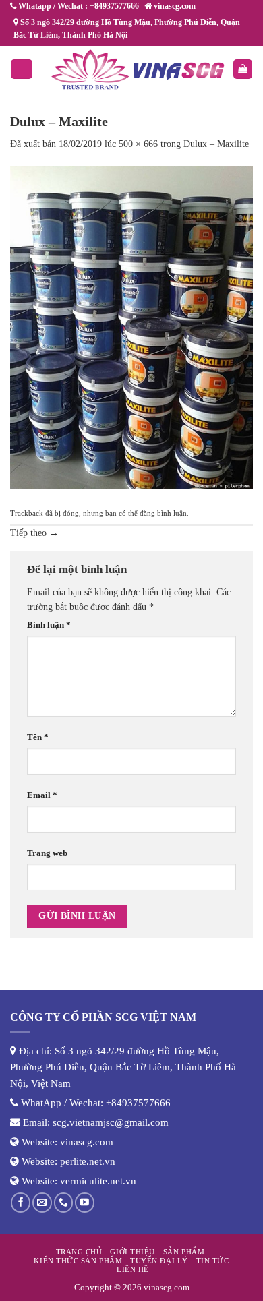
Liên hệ (133, 1269)
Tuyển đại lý (158, 1261)
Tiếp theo (34, 533)
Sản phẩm (183, 1252)
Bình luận (49, 625)
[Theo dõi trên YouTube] (84, 1202)
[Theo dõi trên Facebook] (20, 1202)
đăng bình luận (163, 513)
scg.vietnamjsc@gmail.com (111, 1122)
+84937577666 (138, 1102)
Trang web (47, 853)
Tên (38, 737)
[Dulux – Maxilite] (131, 327)
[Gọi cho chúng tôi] (64, 1202)
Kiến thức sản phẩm (78, 1261)
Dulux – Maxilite (216, 144)
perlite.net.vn (87, 1161)
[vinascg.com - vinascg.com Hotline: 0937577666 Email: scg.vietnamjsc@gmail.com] (137, 69)
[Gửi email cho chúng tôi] (42, 1202)
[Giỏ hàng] (242, 69)
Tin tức (212, 1261)
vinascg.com (86, 1142)
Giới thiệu (132, 1252)
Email (42, 795)
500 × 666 (138, 144)
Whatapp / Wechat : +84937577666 (77, 6)
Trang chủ (79, 1252)
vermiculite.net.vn (98, 1181)
